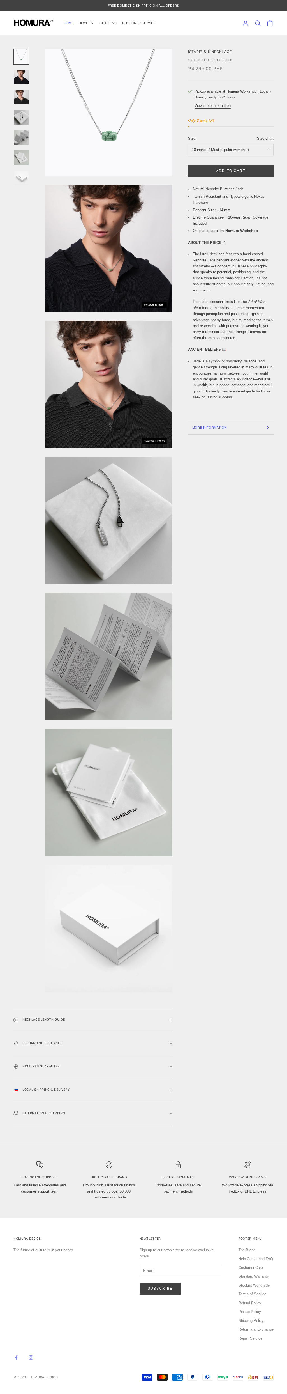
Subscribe (160, 1288)
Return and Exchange (256, 1329)
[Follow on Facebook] (16, 1357)
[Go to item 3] (21, 97)
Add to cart (231, 171)
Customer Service (138, 23)
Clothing (108, 23)
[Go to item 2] (21, 77)
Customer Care (251, 1268)
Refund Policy (250, 1303)
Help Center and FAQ (256, 1259)
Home (69, 23)
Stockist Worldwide (254, 1285)
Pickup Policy (250, 1312)
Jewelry (86, 23)
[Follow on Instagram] (31, 1357)
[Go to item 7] (21, 178)
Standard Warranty (254, 1276)
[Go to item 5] (21, 137)
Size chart (265, 138)
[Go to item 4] (21, 117)
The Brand (247, 1250)
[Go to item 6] (21, 158)
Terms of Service (252, 1294)
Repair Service (250, 1338)
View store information (213, 106)
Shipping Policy (251, 1321)
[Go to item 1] (21, 57)
